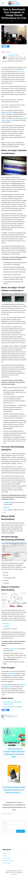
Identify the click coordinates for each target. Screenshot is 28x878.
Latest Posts (8, 51)
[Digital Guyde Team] (5, 57)
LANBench (6, 626)
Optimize (3, 718)
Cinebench (6, 507)
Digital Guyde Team (13, 55)
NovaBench (22, 684)
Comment (20, 831)
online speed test (14, 648)
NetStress (6, 623)
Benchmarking (9, 112)
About (3, 51)
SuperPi (5, 509)
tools (24, 632)
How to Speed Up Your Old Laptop (12, 706)
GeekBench (6, 502)
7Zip (4, 512)
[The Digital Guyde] (14, 3)
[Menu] (3, 3)
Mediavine (14, 874)
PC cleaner (21, 71)
